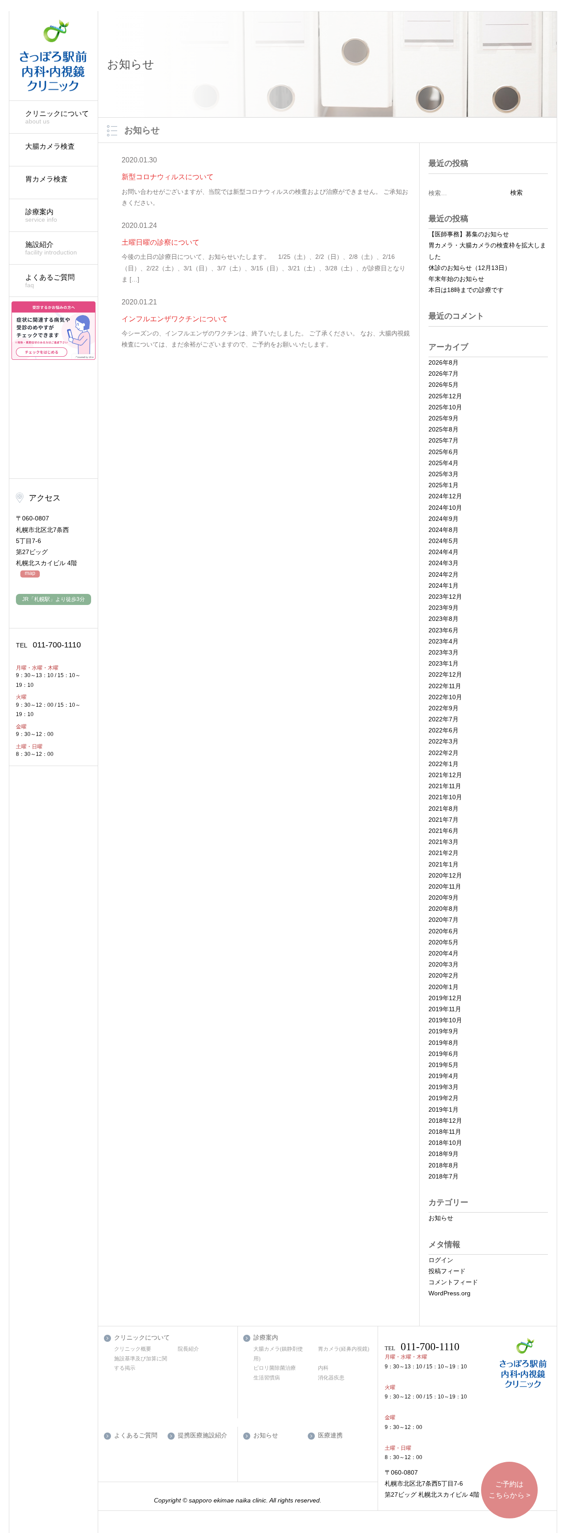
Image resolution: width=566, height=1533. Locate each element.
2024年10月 (445, 507)
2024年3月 (443, 562)
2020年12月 (445, 875)
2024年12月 (445, 496)
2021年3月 (443, 841)
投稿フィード (447, 1271)
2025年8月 (443, 429)
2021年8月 (443, 808)
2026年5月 (443, 384)
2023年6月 (443, 630)
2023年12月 (445, 596)
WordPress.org (449, 1293)
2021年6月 (443, 830)
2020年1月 (443, 986)
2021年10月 (445, 797)
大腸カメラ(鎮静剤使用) (278, 1354)
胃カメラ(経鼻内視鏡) (343, 1349)
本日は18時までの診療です (466, 289)
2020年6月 (443, 931)
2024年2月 (443, 574)
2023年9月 (443, 607)
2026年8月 (443, 362)
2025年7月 (443, 440)
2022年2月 (443, 752)
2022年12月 (445, 674)
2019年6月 (443, 1053)
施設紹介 (51, 248)
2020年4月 (443, 953)
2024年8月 (443, 529)
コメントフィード (453, 1282)
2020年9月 (443, 897)
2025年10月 (445, 407)
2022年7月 (443, 719)
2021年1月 (443, 864)
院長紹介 (188, 1349)
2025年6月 (443, 451)
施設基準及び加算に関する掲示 (140, 1363)
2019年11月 (444, 1009)
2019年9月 (443, 1031)
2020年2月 (443, 975)
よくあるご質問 (50, 281)
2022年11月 (444, 685)
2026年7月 (443, 373)
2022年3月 (443, 741)
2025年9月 (443, 418)
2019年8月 (443, 1042)
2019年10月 (445, 1020)
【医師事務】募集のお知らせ (468, 234)
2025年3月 (443, 474)
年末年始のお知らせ (456, 278)
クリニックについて (57, 117)
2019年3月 (443, 1086)
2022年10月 (445, 697)
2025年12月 (445, 396)
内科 (323, 1368)
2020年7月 (443, 919)
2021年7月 (443, 819)
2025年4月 (443, 462)
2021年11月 (444, 786)
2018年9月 (443, 1153)
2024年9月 (443, 518)
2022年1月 (443, 763)
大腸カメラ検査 (50, 146)
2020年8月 (443, 908)
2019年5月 (443, 1064)
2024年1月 (443, 585)
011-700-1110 (48, 644)
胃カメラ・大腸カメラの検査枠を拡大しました (487, 251)
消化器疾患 (331, 1378)
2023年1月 (443, 663)
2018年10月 (445, 1142)
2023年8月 (443, 618)
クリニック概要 (132, 1349)
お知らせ (440, 1217)
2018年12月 (445, 1120)
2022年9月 (443, 708)
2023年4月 (443, 641)
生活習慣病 (266, 1378)
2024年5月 (443, 540)
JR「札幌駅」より (53, 599)
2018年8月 (443, 1165)
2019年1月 (443, 1109)
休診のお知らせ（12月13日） (469, 267)
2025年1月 (443, 485)
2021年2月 (443, 852)
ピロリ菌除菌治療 (274, 1368)
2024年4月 (443, 551)
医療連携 (330, 1435)
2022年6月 (443, 730)
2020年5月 (443, 942)
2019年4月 (443, 1075)
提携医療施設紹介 (202, 1435)
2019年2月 (443, 1098)
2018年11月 (444, 1131)
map (30, 573)
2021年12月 (445, 774)
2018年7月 (443, 1176)
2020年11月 (444, 886)
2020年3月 (443, 964)
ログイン (440, 1259)
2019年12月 (445, 997)
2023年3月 (443, 652)
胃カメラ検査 (46, 179)
